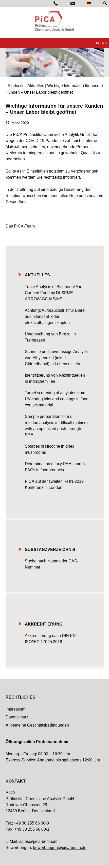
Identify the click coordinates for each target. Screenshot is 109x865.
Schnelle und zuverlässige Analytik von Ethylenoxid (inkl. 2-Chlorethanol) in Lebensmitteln (56, 357)
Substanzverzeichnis (50, 549)
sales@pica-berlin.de (38, 841)
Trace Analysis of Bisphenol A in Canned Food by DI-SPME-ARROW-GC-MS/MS (53, 293)
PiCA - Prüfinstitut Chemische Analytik (54, 21)
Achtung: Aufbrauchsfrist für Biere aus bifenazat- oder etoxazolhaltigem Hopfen (55, 316)
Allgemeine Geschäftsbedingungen (37, 725)
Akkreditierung (43, 624)
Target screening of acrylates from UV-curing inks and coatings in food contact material (56, 399)
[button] (101, 43)
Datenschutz (17, 717)
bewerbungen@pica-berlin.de (59, 847)
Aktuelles (37, 275)
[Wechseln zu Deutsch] (89, 3)
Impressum (15, 709)
